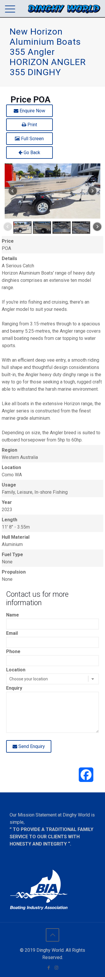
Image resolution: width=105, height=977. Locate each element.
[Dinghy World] (64, 8)
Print (31, 124)
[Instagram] (56, 967)
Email (12, 633)
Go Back (31, 152)
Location (15, 670)
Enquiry (14, 688)
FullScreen (32, 138)
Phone (13, 651)
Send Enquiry (31, 746)
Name (12, 615)
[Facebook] (49, 967)
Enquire (31, 110)
